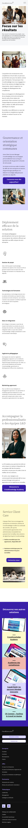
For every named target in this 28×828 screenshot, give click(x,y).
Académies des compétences (14, 663)
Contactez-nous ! (14, 560)
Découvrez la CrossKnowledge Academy (14, 488)
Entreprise (5, 748)
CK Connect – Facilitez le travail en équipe (14, 715)
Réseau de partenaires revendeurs (10, 785)
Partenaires (5, 779)
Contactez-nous (14, 741)
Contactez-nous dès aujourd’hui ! (14, 180)
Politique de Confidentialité (9, 812)
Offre (3, 764)
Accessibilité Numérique (8, 817)
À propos (4, 751)
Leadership (5, 792)
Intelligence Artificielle (7, 797)
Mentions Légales (6, 822)
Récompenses (5, 756)
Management (5, 795)
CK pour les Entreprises (8, 767)
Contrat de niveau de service (9, 819)
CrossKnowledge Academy (14, 638)
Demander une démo (14, 737)
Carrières (4, 754)
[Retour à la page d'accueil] (8, 2)
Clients (4, 759)
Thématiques (6, 789)
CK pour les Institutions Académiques (11, 774)
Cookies (4, 814)
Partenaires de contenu (8, 782)
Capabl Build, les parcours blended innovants (14, 689)
